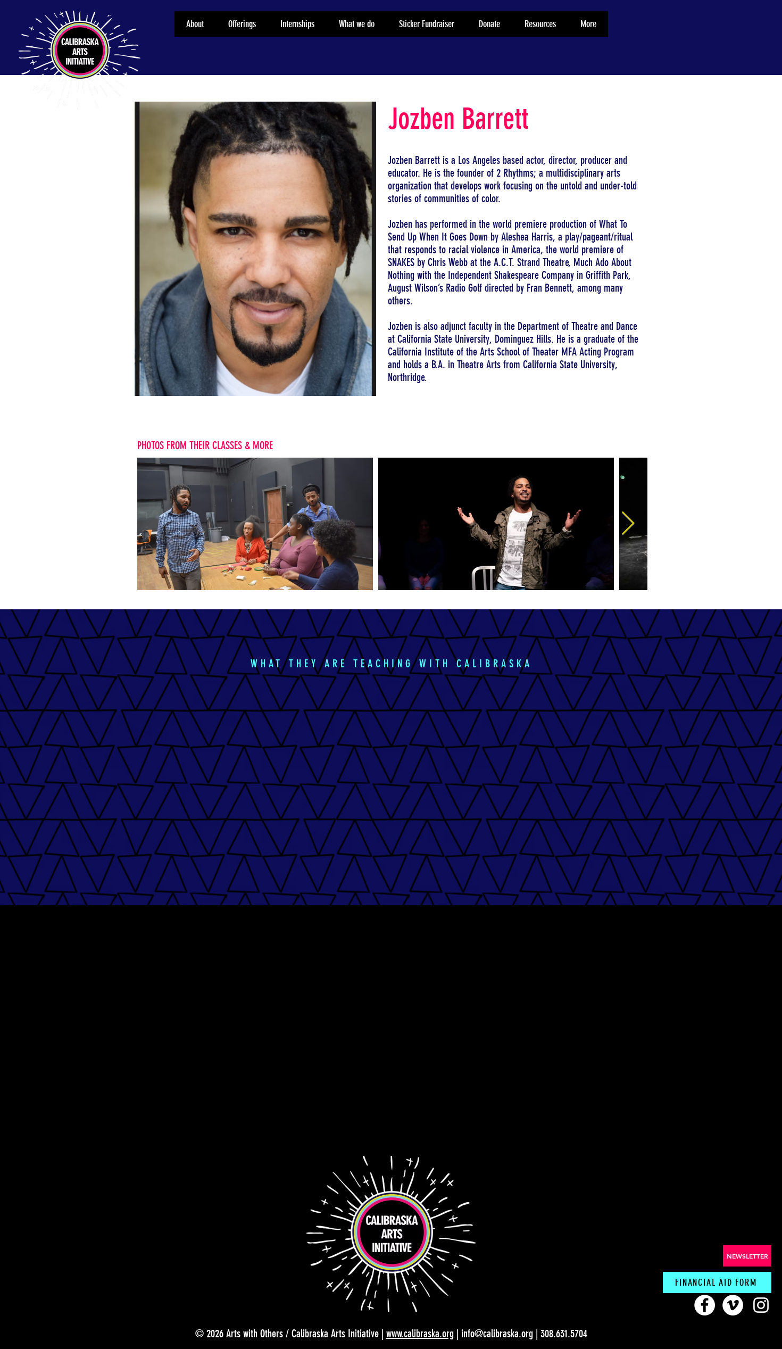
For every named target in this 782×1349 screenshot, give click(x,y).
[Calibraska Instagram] (761, 1305)
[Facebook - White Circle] (704, 1305)
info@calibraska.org (497, 1333)
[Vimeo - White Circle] (732, 1305)
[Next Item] (627, 523)
